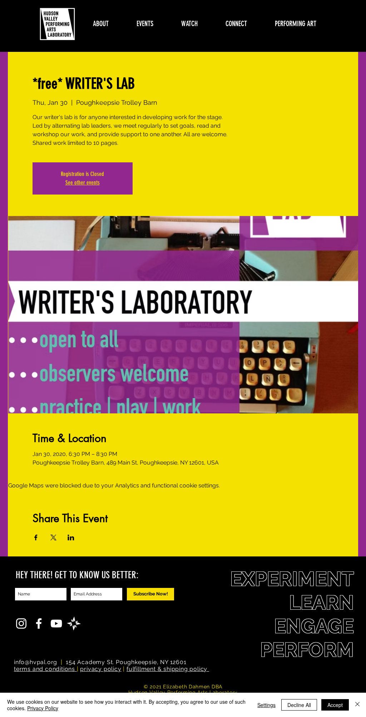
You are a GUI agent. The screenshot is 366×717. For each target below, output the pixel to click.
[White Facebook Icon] (39, 623)
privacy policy (100, 669)
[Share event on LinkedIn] (71, 537)
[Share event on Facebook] (36, 537)
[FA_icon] (74, 623)
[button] (101, 23)
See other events (82, 182)
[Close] (357, 704)
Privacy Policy (42, 708)
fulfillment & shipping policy (168, 669)
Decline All (299, 704)
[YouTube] (56, 623)
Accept (335, 704)
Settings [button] (266, 704)
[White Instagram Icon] (21, 623)
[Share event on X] (53, 537)
